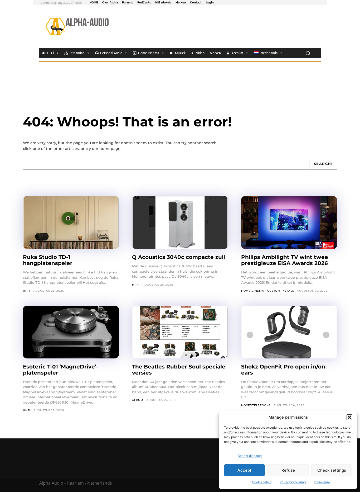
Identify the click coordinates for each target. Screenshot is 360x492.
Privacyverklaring (293, 482)
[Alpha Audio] (77, 26)
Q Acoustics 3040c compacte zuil (178, 257)
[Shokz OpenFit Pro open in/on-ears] (289, 332)
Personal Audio (111, 53)
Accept (244, 470)
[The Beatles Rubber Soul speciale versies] (180, 332)
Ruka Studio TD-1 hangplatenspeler (47, 260)
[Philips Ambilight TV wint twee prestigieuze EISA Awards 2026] (289, 222)
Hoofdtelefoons (255, 405)
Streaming (77, 53)
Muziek (180, 53)
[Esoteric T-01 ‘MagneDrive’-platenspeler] (71, 332)
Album (137, 400)
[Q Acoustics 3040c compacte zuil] (180, 222)
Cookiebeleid (261, 482)
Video (200, 53)
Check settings (331, 470)
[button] (349, 417)
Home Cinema (148, 53)
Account (237, 53)
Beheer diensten (250, 456)
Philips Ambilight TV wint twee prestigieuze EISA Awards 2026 (284, 260)
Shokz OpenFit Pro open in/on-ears (284, 369)
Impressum (322, 482)
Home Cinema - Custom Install (267, 290)
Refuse (288, 470)
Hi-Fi (50, 53)
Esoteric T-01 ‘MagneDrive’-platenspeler (60, 369)
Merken (215, 53)
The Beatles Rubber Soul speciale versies (178, 369)
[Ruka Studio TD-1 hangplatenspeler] (71, 222)
